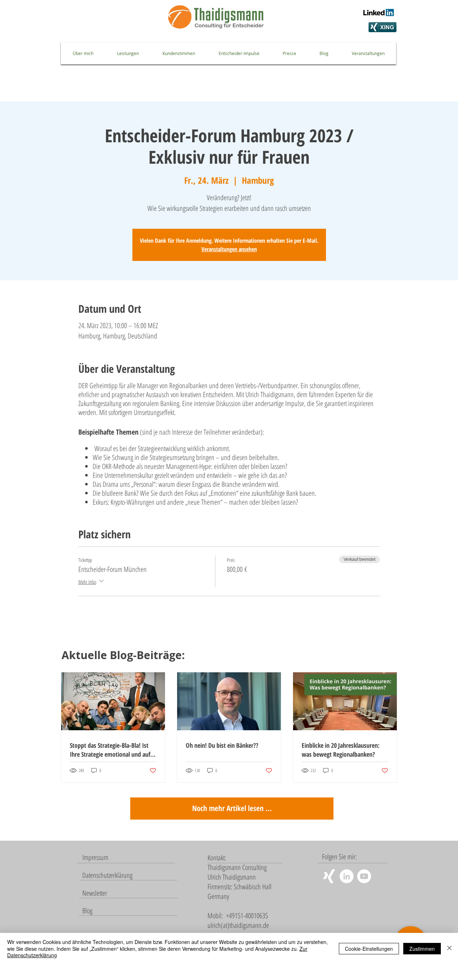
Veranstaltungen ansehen (229, 249)
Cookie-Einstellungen (369, 948)
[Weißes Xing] (329, 876)
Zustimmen (422, 948)
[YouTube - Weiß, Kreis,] (364, 876)
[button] (94, 893)
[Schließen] (449, 948)
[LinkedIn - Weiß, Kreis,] (347, 876)
